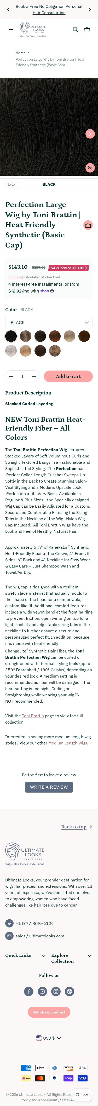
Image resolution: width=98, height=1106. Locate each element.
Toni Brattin (33, 715)
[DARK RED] (55, 336)
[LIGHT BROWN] (84, 336)
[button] (75, 29)
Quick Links (18, 955)
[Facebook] (28, 991)
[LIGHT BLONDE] (69, 336)
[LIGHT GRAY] (11, 351)
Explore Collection (62, 958)
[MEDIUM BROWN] (40, 351)
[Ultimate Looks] (33, 29)
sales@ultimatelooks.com (40, 935)
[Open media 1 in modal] (49, 127)
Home (21, 52)
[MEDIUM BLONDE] (25, 351)
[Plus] (34, 376)
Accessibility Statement (57, 1100)
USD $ (49, 1038)
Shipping (15, 277)
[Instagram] (56, 991)
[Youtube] (42, 991)
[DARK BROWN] (40, 336)
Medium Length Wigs (67, 743)
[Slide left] (8, 9)
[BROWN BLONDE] (25, 336)
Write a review (49, 787)
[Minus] (11, 376)
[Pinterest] (69, 991)
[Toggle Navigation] (11, 29)
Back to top (74, 827)
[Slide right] (90, 9)
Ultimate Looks (31, 1094)
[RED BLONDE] (55, 351)
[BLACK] (11, 336)
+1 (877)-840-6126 (35, 923)
